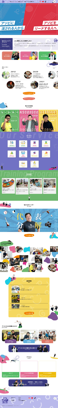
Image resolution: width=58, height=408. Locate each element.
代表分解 (19, 1)
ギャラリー (22, 1)
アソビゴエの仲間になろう (30, 1)
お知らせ (25, 1)
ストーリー (16, 1)
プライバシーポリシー (16, 405)
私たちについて (12, 1)
